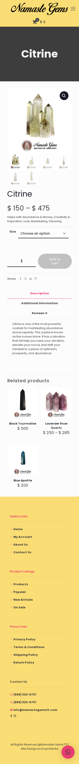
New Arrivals (23, 600)
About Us (20, 544)
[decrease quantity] (12, 261)
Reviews (39, 313)
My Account (22, 537)
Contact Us (22, 552)
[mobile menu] (73, 9)
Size (12, 231)
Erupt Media (49, 749)
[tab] (39, 293)
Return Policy (23, 662)
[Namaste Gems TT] (39, 8)
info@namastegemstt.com (35, 710)
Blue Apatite (23, 480)
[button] (64, 95)
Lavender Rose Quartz (56, 425)
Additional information (39, 303)
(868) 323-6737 (24, 694)
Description (39, 293)
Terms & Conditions (29, 647)
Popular (19, 592)
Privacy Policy (24, 639)
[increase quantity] (31, 261)
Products (20, 584)
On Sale (19, 607)
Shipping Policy (25, 655)
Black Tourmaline (22, 423)
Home (18, 529)
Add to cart (55, 261)
